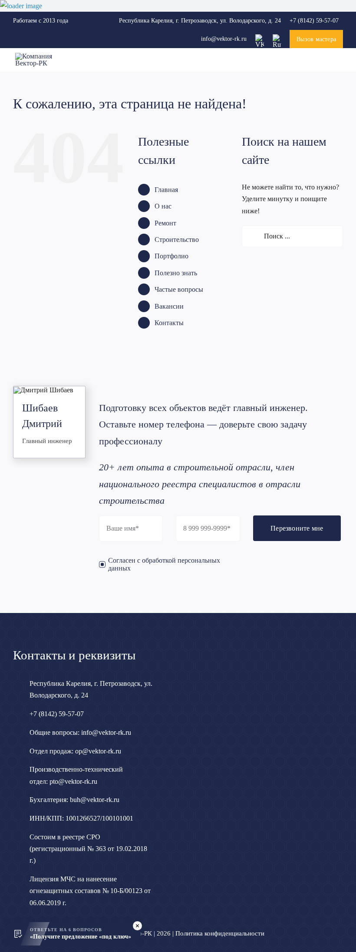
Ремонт (165, 223)
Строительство (177, 239)
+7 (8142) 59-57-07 (314, 20)
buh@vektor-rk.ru (94, 799)
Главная (166, 189)
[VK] (259, 37)
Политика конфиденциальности (219, 933)
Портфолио (171, 256)
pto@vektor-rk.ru (73, 781)
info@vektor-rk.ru (224, 39)
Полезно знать (176, 273)
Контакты (169, 322)
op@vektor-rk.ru (98, 751)
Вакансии (169, 306)
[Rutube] (277, 37)
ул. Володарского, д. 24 (200, 20)
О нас (163, 206)
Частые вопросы (179, 289)
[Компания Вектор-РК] (42, 56)
